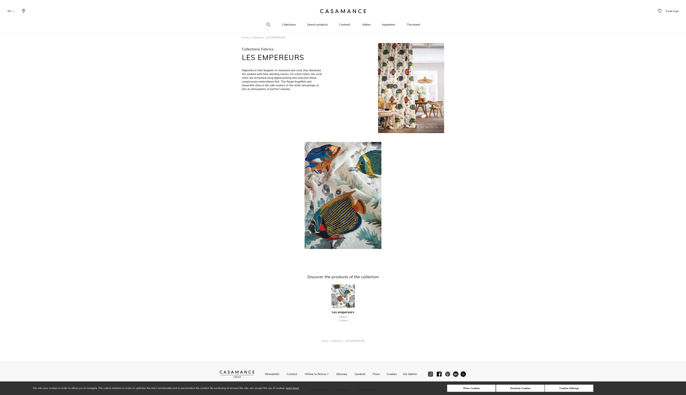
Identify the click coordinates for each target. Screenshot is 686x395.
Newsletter (272, 374)
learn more (292, 388)
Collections (257, 37)
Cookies (392, 374)
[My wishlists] (660, 11)
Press (376, 374)
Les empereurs (343, 312)
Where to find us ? (316, 374)
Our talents (410, 374)
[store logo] (343, 11)
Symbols (360, 374)
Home (245, 37)
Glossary (341, 374)
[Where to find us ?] (23, 11)
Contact (292, 374)
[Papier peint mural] (463, 374)
